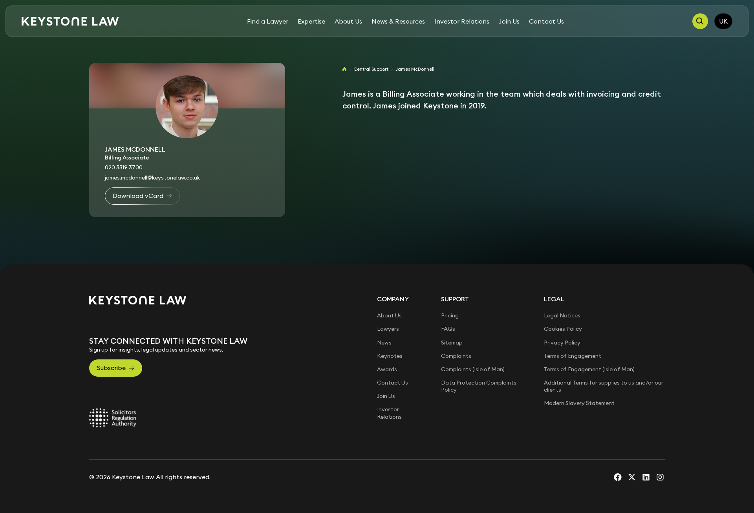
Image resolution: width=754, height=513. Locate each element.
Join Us (509, 21)
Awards (387, 369)
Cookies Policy (563, 328)
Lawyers (388, 328)
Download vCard (138, 196)
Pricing (450, 315)
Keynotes (390, 355)
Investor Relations (461, 21)
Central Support (370, 69)
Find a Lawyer (267, 21)
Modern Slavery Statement (579, 403)
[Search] (700, 21)
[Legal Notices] (112, 418)
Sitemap (452, 342)
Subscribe (111, 368)
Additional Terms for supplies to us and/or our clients (603, 386)
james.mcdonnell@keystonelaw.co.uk (152, 177)
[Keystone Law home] (70, 21)
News (384, 342)
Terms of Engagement (572, 355)
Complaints (456, 355)
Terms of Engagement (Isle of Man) (589, 369)
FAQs (448, 328)
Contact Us (546, 21)
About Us (348, 21)
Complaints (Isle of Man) (473, 369)
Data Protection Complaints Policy (478, 386)
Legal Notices (562, 315)
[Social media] (617, 477)
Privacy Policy (562, 342)
